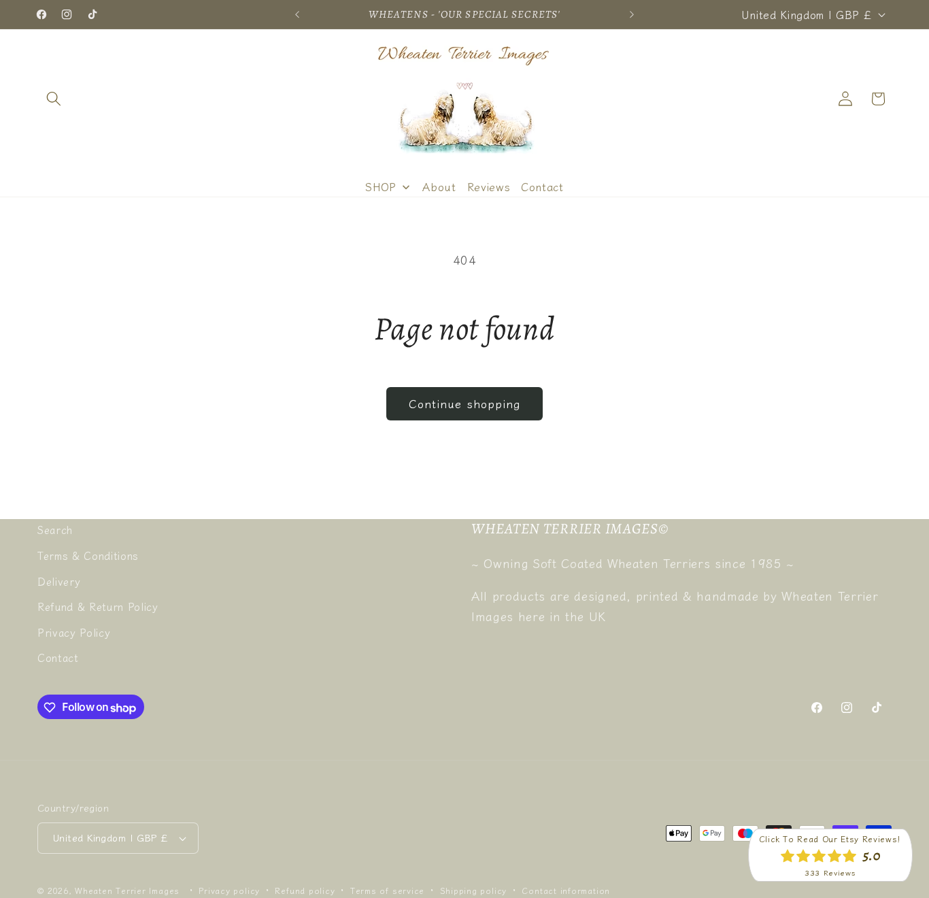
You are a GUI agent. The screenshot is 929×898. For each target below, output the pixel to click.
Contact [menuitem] (542, 186)
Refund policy (305, 890)
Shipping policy (473, 890)
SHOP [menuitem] (380, 186)
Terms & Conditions (88, 555)
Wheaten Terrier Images (127, 890)
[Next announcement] (632, 14)
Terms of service (387, 890)
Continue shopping (464, 403)
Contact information (566, 890)
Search (55, 529)
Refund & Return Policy (97, 606)
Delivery (58, 580)
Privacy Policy (73, 631)
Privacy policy (229, 890)
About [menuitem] (439, 186)
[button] (53, 98)
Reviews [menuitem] (489, 186)
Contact (58, 657)
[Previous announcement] (297, 14)
